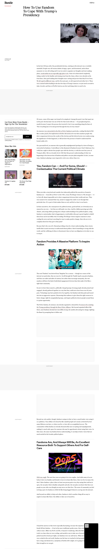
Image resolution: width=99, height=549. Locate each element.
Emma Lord (8, 59)
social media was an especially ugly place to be (55, 73)
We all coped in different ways (46, 81)
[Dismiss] (96, 525)
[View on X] (65, 327)
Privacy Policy (9, 140)
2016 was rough (41, 477)
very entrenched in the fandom (57, 131)
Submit (27, 136)
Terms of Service (28, 139)
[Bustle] (9, 2)
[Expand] (86, 525)
